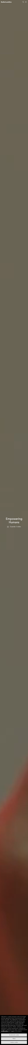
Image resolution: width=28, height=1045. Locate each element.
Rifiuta (14, 1038)
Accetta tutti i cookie (14, 1035)
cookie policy (4, 1031)
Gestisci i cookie (14, 1042)
